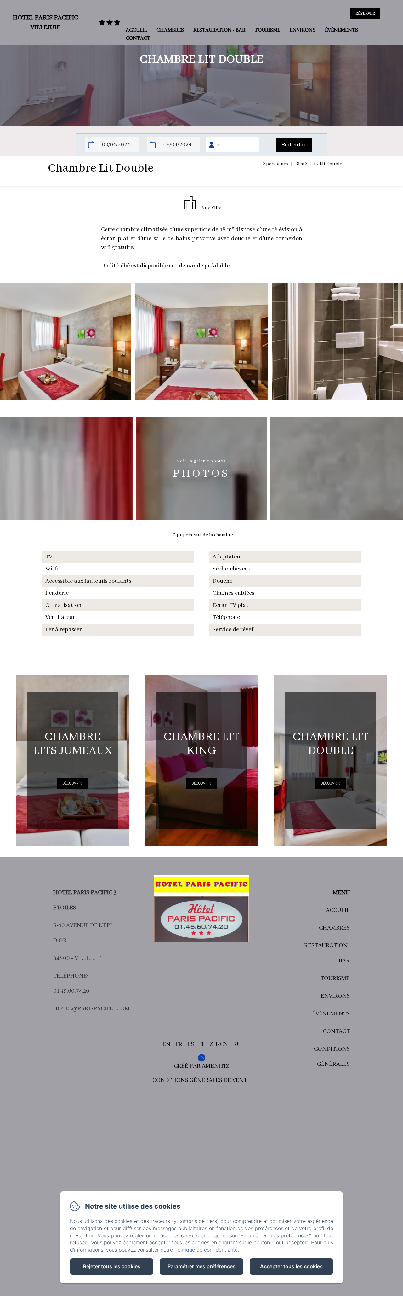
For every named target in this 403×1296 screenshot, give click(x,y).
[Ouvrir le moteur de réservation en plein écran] (201, 145)
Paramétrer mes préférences (201, 1266)
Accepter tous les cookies (291, 1266)
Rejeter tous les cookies (111, 1266)
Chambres (170, 30)
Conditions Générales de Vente (201, 1080)
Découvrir (72, 783)
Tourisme (267, 30)
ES (190, 1044)
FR (178, 1044)
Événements (331, 1014)
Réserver (365, 13)
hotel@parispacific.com (91, 1009)
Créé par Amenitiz (202, 1066)
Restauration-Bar (327, 953)
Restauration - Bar (219, 30)
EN (166, 1044)
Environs (302, 30)
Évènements (341, 30)
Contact (138, 38)
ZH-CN (218, 1044)
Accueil (136, 30)
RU (237, 1044)
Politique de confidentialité (206, 1249)
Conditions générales (332, 1056)
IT (201, 1044)
